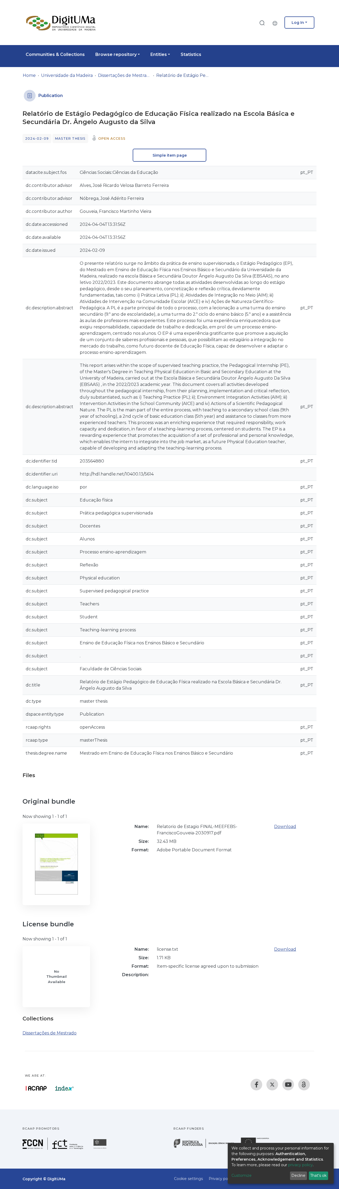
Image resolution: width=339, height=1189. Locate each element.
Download (285, 826)
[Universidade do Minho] (100, 1148)
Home (29, 75)
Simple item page (170, 155)
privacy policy (300, 1164)
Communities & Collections (55, 54)
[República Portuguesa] (206, 1147)
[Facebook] (256, 1084)
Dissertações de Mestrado (124, 75)
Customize (241, 1175)
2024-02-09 (37, 138)
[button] (276, 22)
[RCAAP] (304, 1084)
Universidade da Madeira (67, 75)
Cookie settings (188, 1178)
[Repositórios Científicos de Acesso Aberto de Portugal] (36, 1088)
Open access (111, 138)
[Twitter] (272, 1084)
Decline (298, 1175)
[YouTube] (288, 1084)
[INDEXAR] (64, 1088)
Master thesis (70, 138)
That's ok (318, 1175)
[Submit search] (262, 22)
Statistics (191, 54)
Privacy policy (221, 1178)
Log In (298, 22)
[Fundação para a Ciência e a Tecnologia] (53, 1148)
